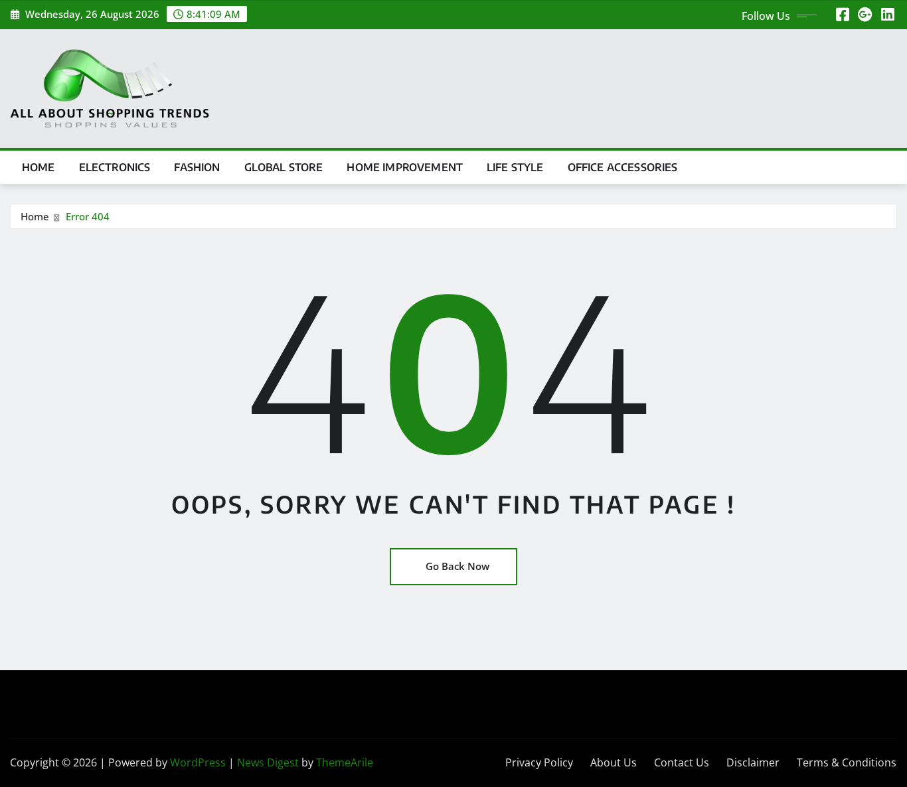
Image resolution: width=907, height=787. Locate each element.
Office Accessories (623, 167)
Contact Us (681, 762)
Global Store (283, 167)
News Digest (268, 762)
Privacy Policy (539, 762)
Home (38, 167)
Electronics (115, 167)
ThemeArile (344, 762)
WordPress (198, 762)
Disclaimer (753, 762)
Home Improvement (405, 167)
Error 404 (88, 216)
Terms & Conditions (846, 762)
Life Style (515, 167)
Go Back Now (457, 566)
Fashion (197, 167)
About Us (613, 762)
